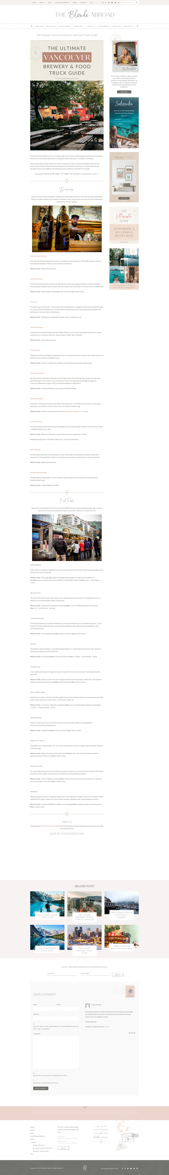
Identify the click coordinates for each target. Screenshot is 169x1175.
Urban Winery (35, 350)
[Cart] (137, 26)
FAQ (31, 1154)
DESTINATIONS (51, 26)
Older (131, 1033)
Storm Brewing (35, 449)
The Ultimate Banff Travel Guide (47, 949)
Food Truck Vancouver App (49, 826)
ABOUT (32, 1130)
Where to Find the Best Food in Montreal (121, 947)
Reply (107, 1027)
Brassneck (33, 302)
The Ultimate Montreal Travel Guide (84, 950)
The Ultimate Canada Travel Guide (47, 916)
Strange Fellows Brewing (38, 472)
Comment (37, 1034)
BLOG (32, 1133)
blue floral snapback (72, 411)
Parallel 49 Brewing (36, 327)
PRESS (32, 1139)
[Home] (31, 26)
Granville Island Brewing (38, 256)
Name (35, 1004)
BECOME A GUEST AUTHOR (42, 1148)
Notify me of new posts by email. (46, 1083)
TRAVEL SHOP (116, 26)
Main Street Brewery (37, 373)
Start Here (39, 26)
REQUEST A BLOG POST (41, 1151)
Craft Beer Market (36, 421)
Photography (104, 26)
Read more (124, 92)
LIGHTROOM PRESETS (37, 1136)
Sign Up (124, 129)
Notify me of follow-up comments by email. (50, 1075)
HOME (32, 1127)
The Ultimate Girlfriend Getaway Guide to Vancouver (84, 917)
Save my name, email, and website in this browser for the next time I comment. (56, 1028)
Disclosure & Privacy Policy (110, 1168)
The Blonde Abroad (84, 14)
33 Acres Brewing (36, 279)
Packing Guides (64, 26)
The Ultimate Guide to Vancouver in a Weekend (121, 915)
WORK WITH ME (38, 1145)
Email (59, 1004)
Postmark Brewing (36, 399)
